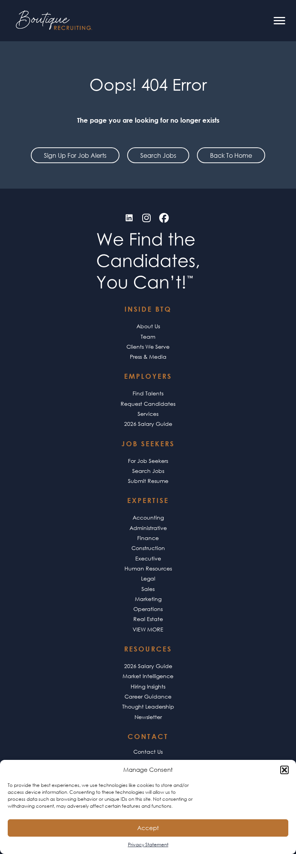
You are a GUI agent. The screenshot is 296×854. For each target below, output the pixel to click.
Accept (148, 828)
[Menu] (279, 20)
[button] (284, 770)
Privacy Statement (148, 844)
